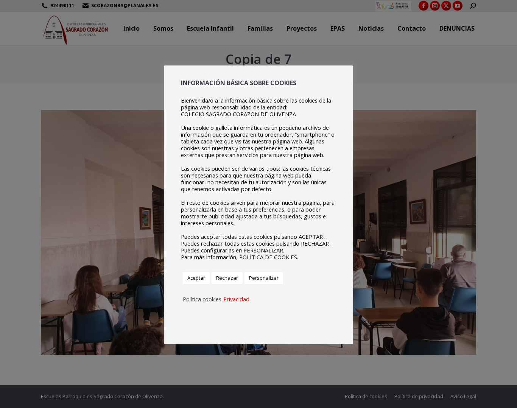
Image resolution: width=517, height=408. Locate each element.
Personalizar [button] (264, 277)
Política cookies (202, 299)
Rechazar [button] (227, 277)
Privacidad (236, 299)
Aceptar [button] (196, 277)
